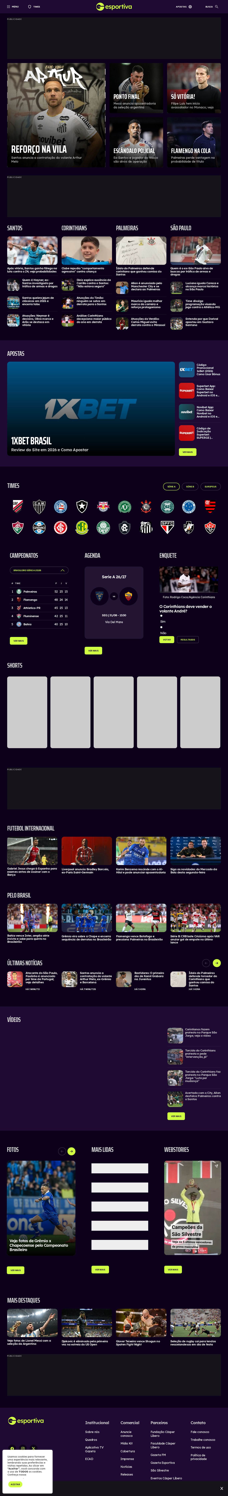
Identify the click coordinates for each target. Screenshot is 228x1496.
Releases (127, 1474)
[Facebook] (12, 1449)
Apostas (181, 7)
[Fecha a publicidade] (221, 1488)
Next (217, 963)
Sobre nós (92, 1432)
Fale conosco (200, 1432)
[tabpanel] (114, 980)
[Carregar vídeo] (194, 1035)
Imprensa (127, 1459)
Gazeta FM (158, 1455)
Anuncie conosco (127, 1434)
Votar (167, 639)
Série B (190, 486)
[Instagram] (23, 1449)
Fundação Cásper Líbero (163, 1434)
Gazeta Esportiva (163, 1463)
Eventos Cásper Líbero (166, 1478)
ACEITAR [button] (15, 1484)
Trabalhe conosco (203, 1440)
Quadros (91, 1440)
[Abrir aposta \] (91, 409)
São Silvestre (160, 1470)
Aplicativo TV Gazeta (94, 1449)
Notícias (126, 1467)
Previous (206, 963)
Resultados (188, 639)
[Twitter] (34, 1449)
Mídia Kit (127, 1443)
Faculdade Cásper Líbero (163, 1445)
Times (35, 7)
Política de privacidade (199, 1457)
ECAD (89, 1459)
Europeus (210, 486)
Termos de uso (201, 1447)
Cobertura (128, 1451)
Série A (171, 486)
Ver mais (188, 452)
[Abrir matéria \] (32, 250)
